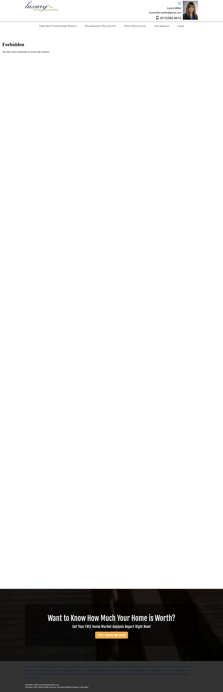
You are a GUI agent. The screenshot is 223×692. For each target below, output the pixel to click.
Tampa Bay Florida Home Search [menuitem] (58, 26)
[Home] (42, 10)
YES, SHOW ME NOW (111, 635)
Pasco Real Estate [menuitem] (135, 26)
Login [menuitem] (181, 26)
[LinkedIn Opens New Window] (179, 3)
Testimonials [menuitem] (161, 26)
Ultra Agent (84, 687)
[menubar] (111, 26)
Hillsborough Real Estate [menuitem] (100, 26)
